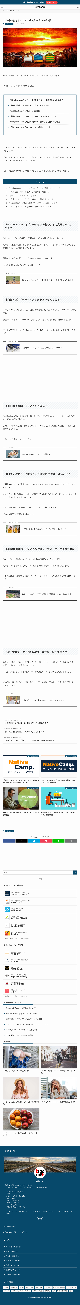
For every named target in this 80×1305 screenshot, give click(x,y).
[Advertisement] (40, 378)
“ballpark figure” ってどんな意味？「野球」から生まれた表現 (33, 202)
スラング (6, 1291)
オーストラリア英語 (59, 1287)
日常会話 (64, 1291)
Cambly (6, 1287)
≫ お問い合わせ (9, 1226)
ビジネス (27, 1291)
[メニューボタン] (2, 6)
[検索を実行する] (75, 872)
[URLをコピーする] (71, 841)
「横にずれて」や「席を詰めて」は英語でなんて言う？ (31, 206)
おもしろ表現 (30, 1287)
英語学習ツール (13, 1270)
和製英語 (47, 1291)
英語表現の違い (13, 1274)
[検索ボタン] (77, 6)
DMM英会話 (14, 1287)
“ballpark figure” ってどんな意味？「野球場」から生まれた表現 (46, 594)
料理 (58, 1291)
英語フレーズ (12, 1265)
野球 (71, 1291)
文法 (53, 1291)
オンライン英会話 (13, 1247)
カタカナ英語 (12, 1251)
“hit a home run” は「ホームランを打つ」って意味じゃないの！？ (34, 188)
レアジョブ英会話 (38, 1291)
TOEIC (22, 1287)
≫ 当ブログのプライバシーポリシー (16, 1232)
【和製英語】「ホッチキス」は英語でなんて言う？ (29, 191)
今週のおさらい (9, 24)
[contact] (41, 1218)
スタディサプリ (71, 1287)
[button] (9, 841)
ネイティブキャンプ (17, 1291)
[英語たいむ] (40, 6)
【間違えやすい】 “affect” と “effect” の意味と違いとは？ (31, 199)
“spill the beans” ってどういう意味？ (23, 195)
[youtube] (38, 1218)
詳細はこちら (51, 2)
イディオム (48, 1287)
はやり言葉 (39, 1287)
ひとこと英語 (12, 1256)
